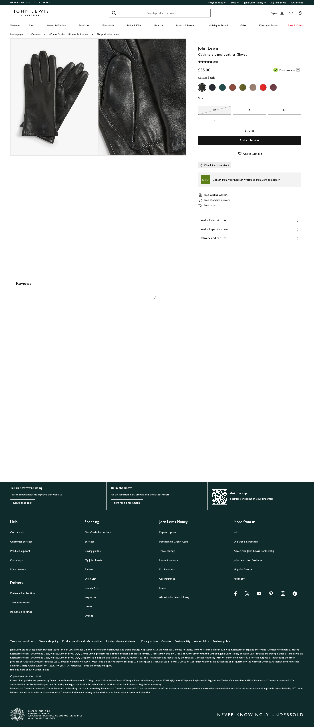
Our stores (297, 2)
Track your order (20, 602)
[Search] (114, 13)
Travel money (167, 551)
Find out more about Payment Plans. (29, 669)
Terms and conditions (23, 641)
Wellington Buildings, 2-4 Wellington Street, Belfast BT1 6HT (144, 661)
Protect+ (239, 578)
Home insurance (168, 560)
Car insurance (167, 578)
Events (89, 615)
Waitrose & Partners (246, 541)
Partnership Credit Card (173, 541)
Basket (89, 569)
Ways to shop (215, 2)
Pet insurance (167, 569)
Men (31, 25)
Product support (20, 551)
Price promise (18, 569)
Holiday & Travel (218, 25)
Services (89, 541)
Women (15, 25)
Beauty (158, 25)
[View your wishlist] (290, 13)
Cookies (166, 641)
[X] (247, 595)
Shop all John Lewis (108, 34)
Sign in (274, 13)
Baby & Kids (134, 25)
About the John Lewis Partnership (254, 551)
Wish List (90, 578)
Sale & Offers (296, 25)
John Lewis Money (253, 2)
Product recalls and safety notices (82, 641)
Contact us (17, 532)
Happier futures (243, 569)
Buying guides (93, 551)
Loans (162, 588)
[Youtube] (259, 595)
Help (233, 2)
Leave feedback (22, 502)
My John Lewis (278, 2)
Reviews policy (221, 641)
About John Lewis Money (174, 597)
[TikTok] (295, 595)
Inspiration (91, 597)
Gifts (243, 25)
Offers (88, 606)
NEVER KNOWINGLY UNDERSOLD (31, 2)
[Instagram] (283, 595)
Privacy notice (149, 641)
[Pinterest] (271, 595)
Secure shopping (49, 641)
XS (207, 111)
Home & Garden (56, 25)
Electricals (108, 25)
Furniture (84, 25)
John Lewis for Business (248, 560)
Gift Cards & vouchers (98, 532)
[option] (202, 87)
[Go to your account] (282, 13)
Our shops (16, 560)
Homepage (16, 34)
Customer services (21, 541)
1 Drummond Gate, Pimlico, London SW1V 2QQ (55, 653)
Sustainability (182, 641)
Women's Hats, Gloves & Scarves (68, 34)
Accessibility (201, 641)
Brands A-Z (91, 588)
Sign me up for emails (127, 502)
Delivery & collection (22, 593)
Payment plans (167, 532)
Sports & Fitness (186, 25)
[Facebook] (235, 595)
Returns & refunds (21, 611)
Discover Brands (269, 25)
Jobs (236, 532)
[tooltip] (298, 70)
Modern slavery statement (122, 641)
